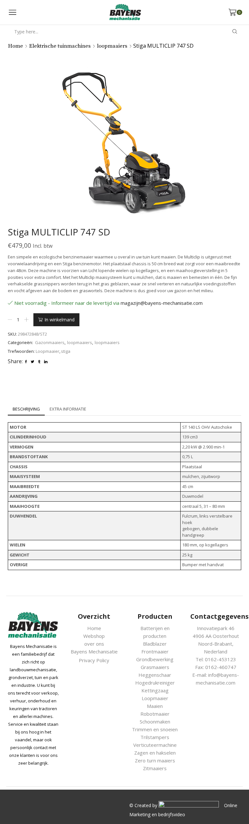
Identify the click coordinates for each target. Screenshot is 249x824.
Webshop (94, 636)
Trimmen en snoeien (155, 729)
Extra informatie (68, 409)
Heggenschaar (154, 675)
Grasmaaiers (155, 667)
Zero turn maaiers (155, 760)
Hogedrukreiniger (155, 682)
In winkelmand (59, 319)
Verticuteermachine (155, 745)
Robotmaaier (155, 714)
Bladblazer (155, 643)
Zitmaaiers (155, 768)
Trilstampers (154, 737)
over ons (94, 643)
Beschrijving (26, 409)
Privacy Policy (94, 660)
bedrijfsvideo (171, 814)
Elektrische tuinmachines (60, 46)
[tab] (26, 409)
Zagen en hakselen (155, 752)
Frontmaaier (155, 651)
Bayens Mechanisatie (94, 651)
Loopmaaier (47, 351)
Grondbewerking (154, 659)
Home (15, 46)
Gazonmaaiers (50, 342)
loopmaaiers (112, 46)
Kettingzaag (155, 690)
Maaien (155, 706)
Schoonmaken (155, 721)
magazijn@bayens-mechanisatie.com (162, 303)
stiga (65, 351)
